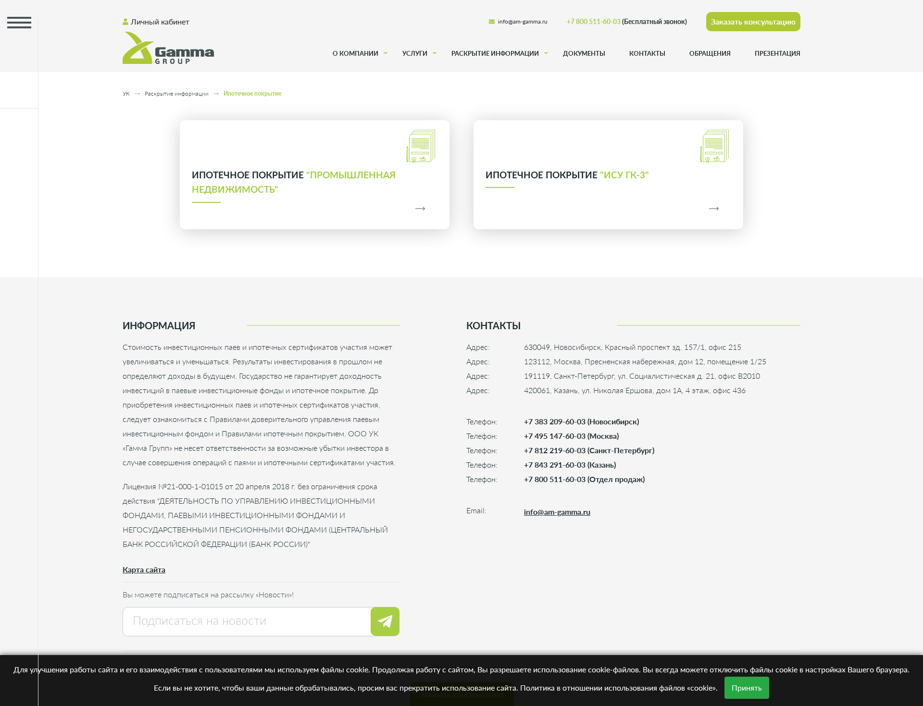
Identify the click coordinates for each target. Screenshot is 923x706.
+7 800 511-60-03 (627, 21)
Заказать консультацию (753, 21)
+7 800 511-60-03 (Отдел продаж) (584, 478)
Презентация (777, 53)
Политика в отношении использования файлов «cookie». (619, 687)
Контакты (647, 53)
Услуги (414, 53)
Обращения (710, 53)
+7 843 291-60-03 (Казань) (570, 464)
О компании (355, 53)
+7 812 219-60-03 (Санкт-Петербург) (589, 450)
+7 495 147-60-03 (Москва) (571, 435)
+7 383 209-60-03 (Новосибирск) (581, 421)
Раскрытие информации (495, 53)
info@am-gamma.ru (523, 21)
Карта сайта (144, 569)
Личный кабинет (160, 21)
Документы (584, 53)
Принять (747, 687)
